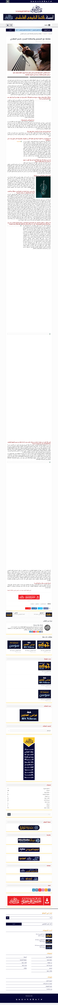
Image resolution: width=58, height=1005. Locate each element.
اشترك (14, 924)
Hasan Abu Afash (38, 625)
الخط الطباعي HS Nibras (30, 651)
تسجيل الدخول (49, 981)
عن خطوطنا (47, 796)
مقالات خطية (46, 808)
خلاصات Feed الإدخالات (47, 983)
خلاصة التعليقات (49, 986)
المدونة (39, 41)
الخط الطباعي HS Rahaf (39, 614)
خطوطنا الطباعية (46, 794)
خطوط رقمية (46, 792)
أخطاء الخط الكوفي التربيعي (17, 30)
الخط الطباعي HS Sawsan (15, 651)
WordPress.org (49, 989)
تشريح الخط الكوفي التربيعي (29, 30)
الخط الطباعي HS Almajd (19, 614)
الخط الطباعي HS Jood (46, 651)
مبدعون (48, 804)
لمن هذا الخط (46, 800)
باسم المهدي (43, 604)
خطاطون (37, 604)
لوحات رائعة (47, 802)
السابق (41, 613)
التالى (16, 613)
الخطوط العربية (46, 788)
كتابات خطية (46, 798)
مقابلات (36, 41)
